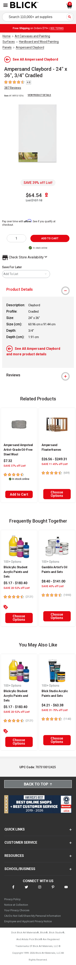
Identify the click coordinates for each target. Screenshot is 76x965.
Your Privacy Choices (16, 910)
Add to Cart (19, 494)
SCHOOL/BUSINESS (19, 869)
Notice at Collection (16, 904)
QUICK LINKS (14, 829)
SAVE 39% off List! (38, 183)
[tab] (38, 289)
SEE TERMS (57, 28)
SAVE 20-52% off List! (17, 588)
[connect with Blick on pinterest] (53, 890)
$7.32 (8, 461)
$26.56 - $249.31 (54, 459)
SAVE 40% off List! (53, 586)
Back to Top (36, 784)
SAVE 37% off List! (15, 465)
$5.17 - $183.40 (15, 583)
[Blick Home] (24, 5)
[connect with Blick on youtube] (66, 890)
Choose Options (57, 494)
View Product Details (39, 95)
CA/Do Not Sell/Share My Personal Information (32, 915)
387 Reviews (12, 87)
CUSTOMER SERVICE (20, 842)
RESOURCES (14, 856)
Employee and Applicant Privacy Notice (28, 921)
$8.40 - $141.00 (53, 581)
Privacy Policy (12, 899)
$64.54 (34, 195)
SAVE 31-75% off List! (55, 710)
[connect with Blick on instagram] (39, 890)
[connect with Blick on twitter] (26, 890)
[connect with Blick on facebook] (13, 890)
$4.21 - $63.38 (52, 705)
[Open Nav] (5, 5)
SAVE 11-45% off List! (55, 464)
